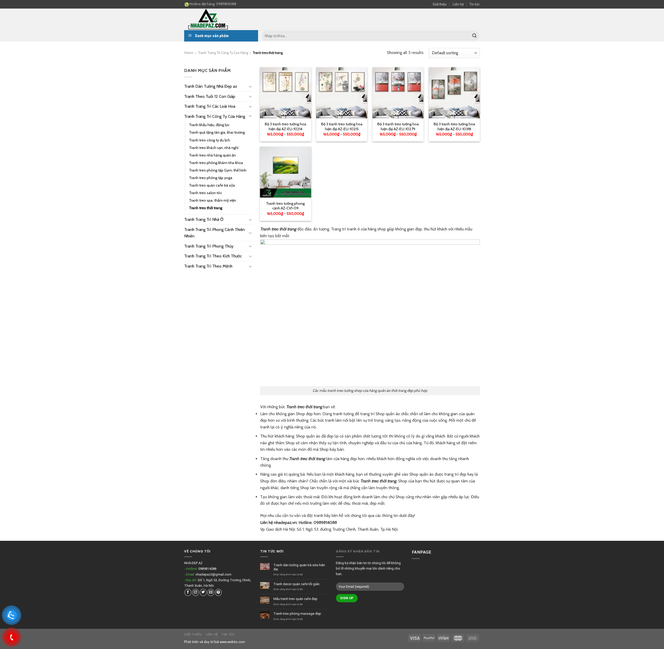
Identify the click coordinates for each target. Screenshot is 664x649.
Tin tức (474, 4)
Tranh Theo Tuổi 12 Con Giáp (209, 96)
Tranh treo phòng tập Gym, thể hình (217, 170)
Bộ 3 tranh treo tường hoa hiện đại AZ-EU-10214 (285, 126)
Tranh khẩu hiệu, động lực (209, 124)
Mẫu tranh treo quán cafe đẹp (295, 599)
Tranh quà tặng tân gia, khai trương (217, 132)
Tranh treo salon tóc (205, 192)
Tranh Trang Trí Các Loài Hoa (209, 106)
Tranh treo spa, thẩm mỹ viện (212, 200)
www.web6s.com (232, 642)
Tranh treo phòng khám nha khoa (216, 162)
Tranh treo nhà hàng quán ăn (212, 155)
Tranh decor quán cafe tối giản (296, 584)
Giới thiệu (440, 4)
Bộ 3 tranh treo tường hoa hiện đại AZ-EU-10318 (454, 126)
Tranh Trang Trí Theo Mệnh (208, 266)
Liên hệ (458, 4)
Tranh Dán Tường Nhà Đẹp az (210, 86)
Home (188, 53)
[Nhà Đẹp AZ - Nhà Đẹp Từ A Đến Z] (223, 19)
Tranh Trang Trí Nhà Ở (203, 219)
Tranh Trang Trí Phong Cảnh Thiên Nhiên (214, 233)
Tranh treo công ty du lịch (209, 140)
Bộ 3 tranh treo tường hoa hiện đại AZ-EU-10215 (342, 126)
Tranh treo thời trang (205, 208)
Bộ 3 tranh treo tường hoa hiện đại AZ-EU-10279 (398, 126)
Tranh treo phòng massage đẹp (297, 614)
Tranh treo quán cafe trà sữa (212, 185)
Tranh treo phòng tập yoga (210, 177)
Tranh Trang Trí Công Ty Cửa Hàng (223, 53)
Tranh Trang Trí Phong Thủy (208, 246)
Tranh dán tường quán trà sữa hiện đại (299, 567)
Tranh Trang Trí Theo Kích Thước (213, 256)
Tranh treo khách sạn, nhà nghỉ (213, 147)
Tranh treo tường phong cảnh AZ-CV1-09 (285, 206)
